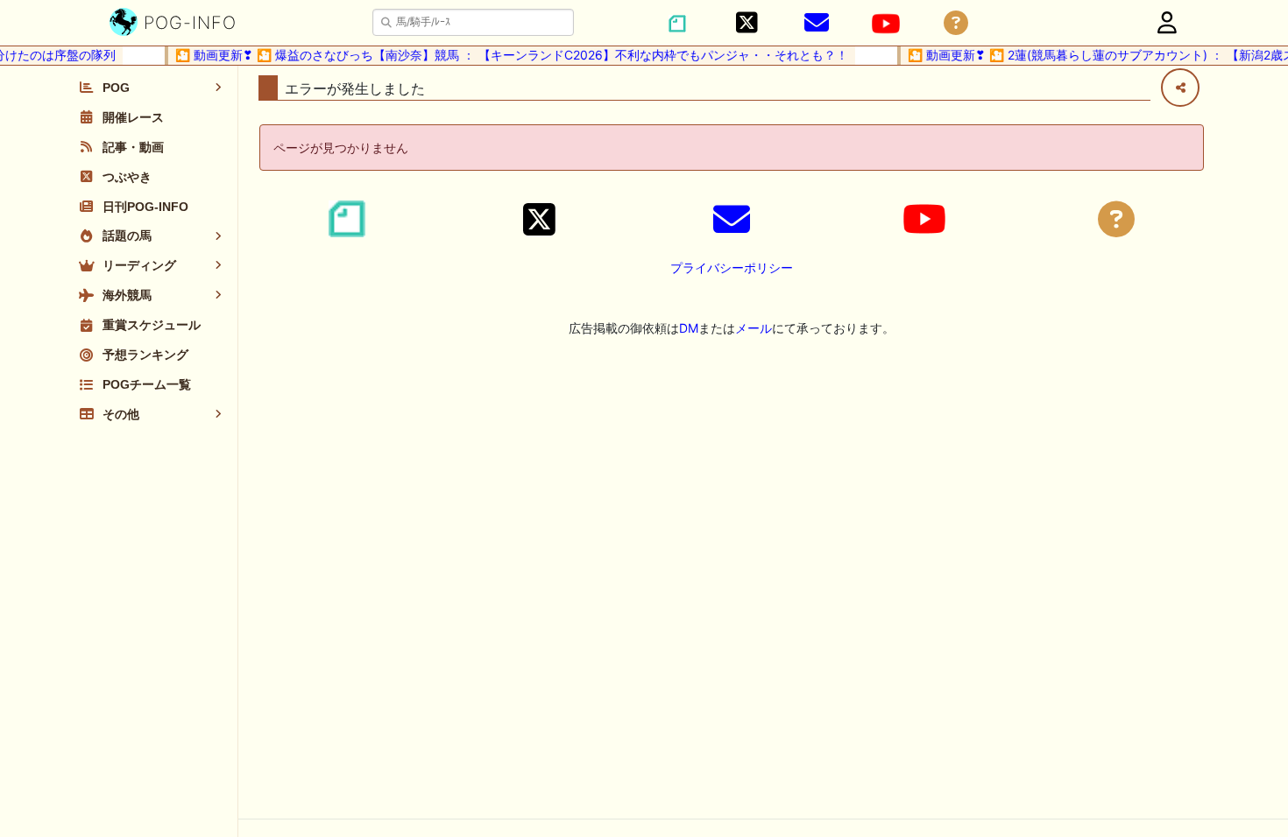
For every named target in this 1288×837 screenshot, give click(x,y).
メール (753, 327)
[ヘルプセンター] (956, 23)
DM (688, 327)
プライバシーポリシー (731, 267)
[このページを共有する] (1180, 87)
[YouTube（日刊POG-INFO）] (886, 24)
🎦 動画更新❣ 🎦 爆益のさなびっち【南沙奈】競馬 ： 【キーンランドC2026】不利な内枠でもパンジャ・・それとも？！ (504, 54)
